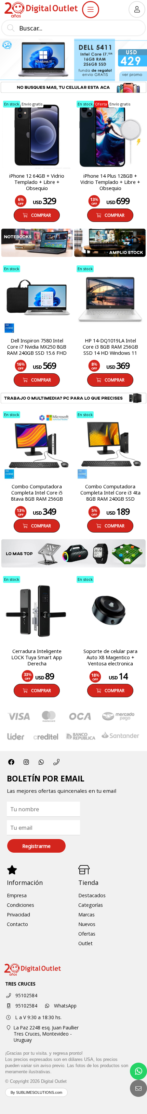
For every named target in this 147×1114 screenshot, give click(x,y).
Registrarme (36, 846)
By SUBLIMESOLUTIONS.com (36, 1092)
